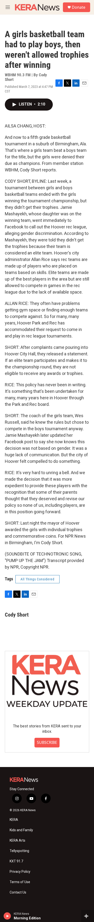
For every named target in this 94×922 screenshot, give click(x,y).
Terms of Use (20, 882)
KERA (14, 820)
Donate (78, 7)
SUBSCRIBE (47, 742)
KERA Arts (17, 840)
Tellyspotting (19, 851)
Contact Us (18, 892)
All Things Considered (37, 579)
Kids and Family (21, 830)
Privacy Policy (20, 871)
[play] (7, 916)
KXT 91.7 (16, 861)
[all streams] (87, 916)
